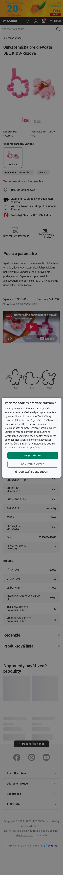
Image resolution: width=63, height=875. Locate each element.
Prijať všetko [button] (32, 455)
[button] (31, 471)
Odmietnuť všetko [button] (32, 464)
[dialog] (31, 437)
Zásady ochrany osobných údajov (23, 447)
